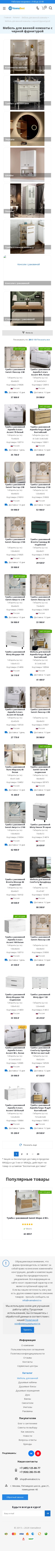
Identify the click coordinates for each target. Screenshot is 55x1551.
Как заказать (27, 1431)
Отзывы (27, 1357)
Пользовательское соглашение (27, 1349)
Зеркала (9, 139)
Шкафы (9, 175)
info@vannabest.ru (32, 1300)
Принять (27, 1329)
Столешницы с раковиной (20, 319)
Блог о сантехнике (27, 1423)
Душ (27, 1394)
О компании (27, 1345)
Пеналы (9, 211)
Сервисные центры (27, 1365)
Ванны (27, 1398)
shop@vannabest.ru (30, 1479)
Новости (27, 1435)
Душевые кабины (27, 1382)
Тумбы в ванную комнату (19, 247)
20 (38, 1154)
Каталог (27, 1373)
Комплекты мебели (16, 67)
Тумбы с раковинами (17, 103)
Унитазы (27, 1407)
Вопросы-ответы (28, 1439)
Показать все (43, 339)
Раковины (27, 1411)
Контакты (27, 1361)
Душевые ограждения (27, 1390)
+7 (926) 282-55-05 (30, 1472)
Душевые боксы (27, 1386)
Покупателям (27, 1418)
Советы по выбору (27, 1427)
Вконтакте (31, 1453)
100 (35, 339)
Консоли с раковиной (17, 283)
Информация (27, 1340)
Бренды (27, 1444)
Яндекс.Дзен (38, 1453)
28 (30, 339)
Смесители (27, 1402)
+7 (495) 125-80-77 (30, 1468)
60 (32, 339)
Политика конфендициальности (27, 1353)
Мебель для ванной (27, 1378)
